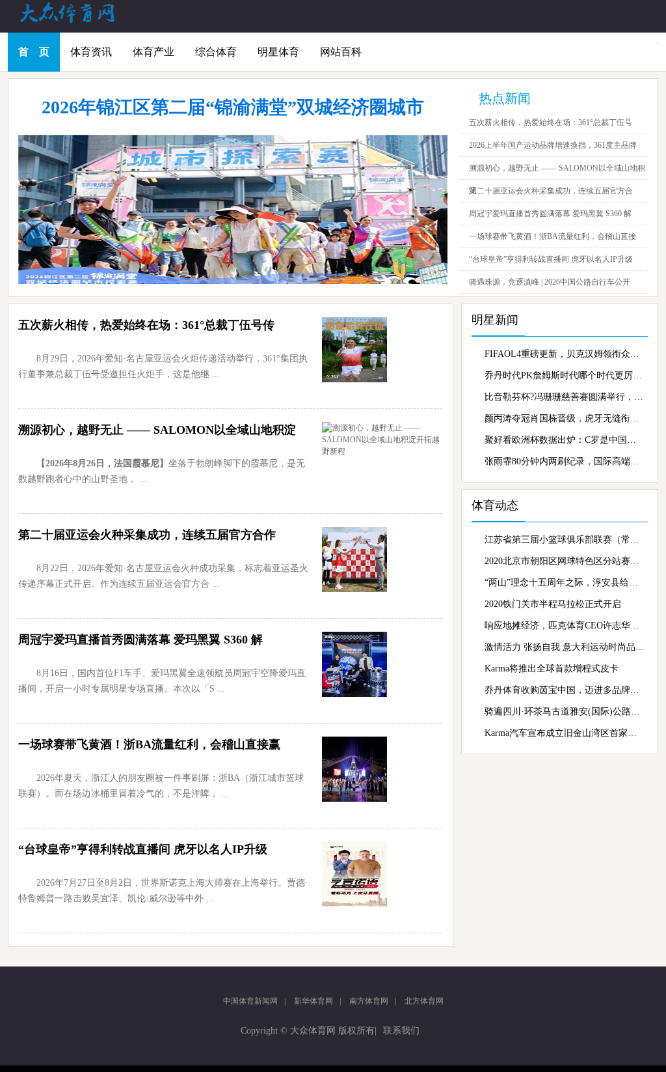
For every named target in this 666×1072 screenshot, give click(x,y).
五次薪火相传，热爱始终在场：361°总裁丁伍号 (550, 122)
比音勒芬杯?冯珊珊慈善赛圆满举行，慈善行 (565, 397)
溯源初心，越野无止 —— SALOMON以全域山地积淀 (157, 429)
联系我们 (401, 1031)
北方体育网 (424, 1001)
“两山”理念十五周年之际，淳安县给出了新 (565, 582)
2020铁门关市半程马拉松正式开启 (553, 604)
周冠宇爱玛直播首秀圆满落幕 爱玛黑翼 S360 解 (550, 213)
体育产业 (153, 51)
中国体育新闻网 (250, 1001)
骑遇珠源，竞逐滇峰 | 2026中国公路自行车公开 (549, 282)
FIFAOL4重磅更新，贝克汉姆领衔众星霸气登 (565, 354)
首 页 (33, 51)
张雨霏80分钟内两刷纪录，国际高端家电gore (565, 461)
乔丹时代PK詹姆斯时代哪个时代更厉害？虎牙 (565, 375)
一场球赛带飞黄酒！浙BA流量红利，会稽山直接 (552, 236)
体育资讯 (91, 51)
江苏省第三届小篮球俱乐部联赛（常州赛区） (565, 539)
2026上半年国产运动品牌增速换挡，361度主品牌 (553, 145)
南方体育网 (368, 1001)
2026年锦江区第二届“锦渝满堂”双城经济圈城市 (233, 107)
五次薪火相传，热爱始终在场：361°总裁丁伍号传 (146, 324)
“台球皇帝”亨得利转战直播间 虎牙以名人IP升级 (551, 259)
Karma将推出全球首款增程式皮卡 (552, 668)
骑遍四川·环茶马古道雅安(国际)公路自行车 (565, 711)
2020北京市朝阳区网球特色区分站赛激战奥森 (565, 561)
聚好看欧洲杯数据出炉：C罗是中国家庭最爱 (565, 440)
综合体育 (216, 51)
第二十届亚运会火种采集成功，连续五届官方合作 (147, 534)
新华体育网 (313, 1001)
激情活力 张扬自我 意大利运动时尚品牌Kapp (565, 647)
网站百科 (341, 51)
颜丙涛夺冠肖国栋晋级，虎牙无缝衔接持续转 (565, 418)
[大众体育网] (79, 22)
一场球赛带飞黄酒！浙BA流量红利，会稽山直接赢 (149, 744)
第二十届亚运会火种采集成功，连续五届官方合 (551, 190)
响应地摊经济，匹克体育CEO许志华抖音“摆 (565, 625)
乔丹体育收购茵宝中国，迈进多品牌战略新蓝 (565, 690)
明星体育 (278, 51)
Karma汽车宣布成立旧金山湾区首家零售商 (565, 733)
